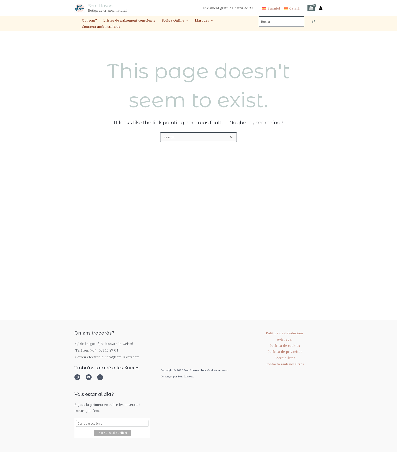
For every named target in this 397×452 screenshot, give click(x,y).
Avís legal (285, 339)
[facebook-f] (101, 377)
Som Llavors (101, 5)
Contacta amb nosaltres (101, 26)
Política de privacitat (285, 351)
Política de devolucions (284, 333)
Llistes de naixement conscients (129, 20)
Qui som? (89, 20)
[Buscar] (313, 21)
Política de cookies (285, 345)
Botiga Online (173, 20)
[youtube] (91, 377)
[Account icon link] (321, 8)
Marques (202, 20)
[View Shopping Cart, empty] (311, 8)
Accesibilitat (284, 358)
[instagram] (79, 377)
